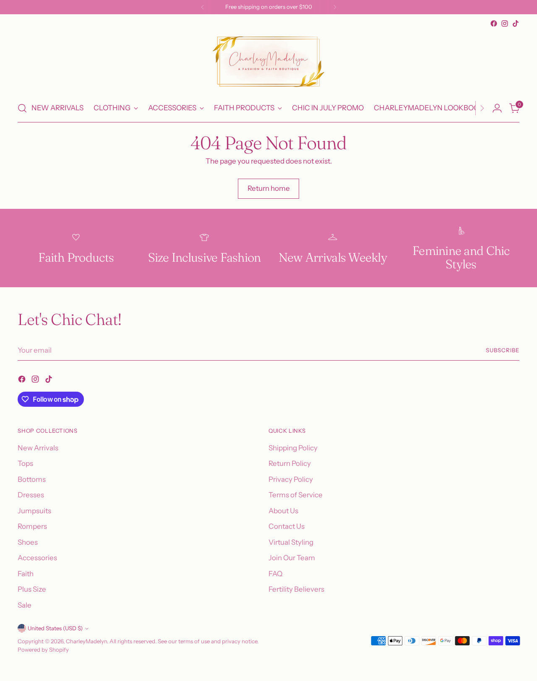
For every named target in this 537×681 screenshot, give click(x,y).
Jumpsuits (34, 511)
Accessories (37, 558)
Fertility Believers (296, 589)
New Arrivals (38, 448)
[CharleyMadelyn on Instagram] (504, 23)
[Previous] (202, 7)
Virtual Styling (290, 542)
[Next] (335, 7)
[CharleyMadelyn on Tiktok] (515, 23)
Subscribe (502, 350)
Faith (26, 573)
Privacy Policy (290, 479)
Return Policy (289, 463)
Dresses (31, 495)
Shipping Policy (293, 448)
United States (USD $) (55, 628)
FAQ (275, 573)
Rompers (32, 526)
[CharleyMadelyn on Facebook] (494, 23)
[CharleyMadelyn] (268, 61)
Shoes (28, 542)
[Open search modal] (22, 108)
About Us (283, 511)
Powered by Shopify (43, 649)
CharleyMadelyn (86, 641)
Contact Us (286, 526)
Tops (25, 463)
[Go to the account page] (497, 108)
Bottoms (32, 479)
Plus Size (32, 589)
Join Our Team (291, 558)
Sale (24, 605)
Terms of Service (295, 495)
